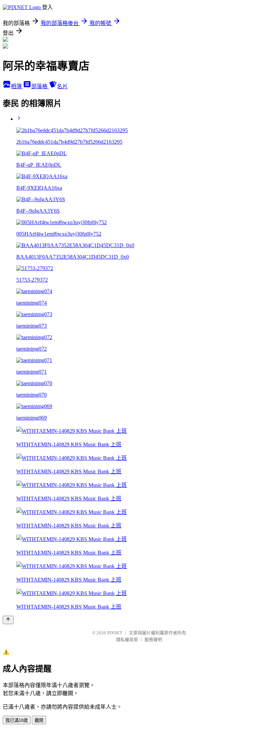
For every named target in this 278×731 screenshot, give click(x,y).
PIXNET (114, 632)
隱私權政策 (127, 639)
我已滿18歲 (16, 720)
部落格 (40, 86)
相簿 (17, 86)
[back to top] (8, 620)
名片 (62, 86)
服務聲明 (153, 639)
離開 (39, 720)
